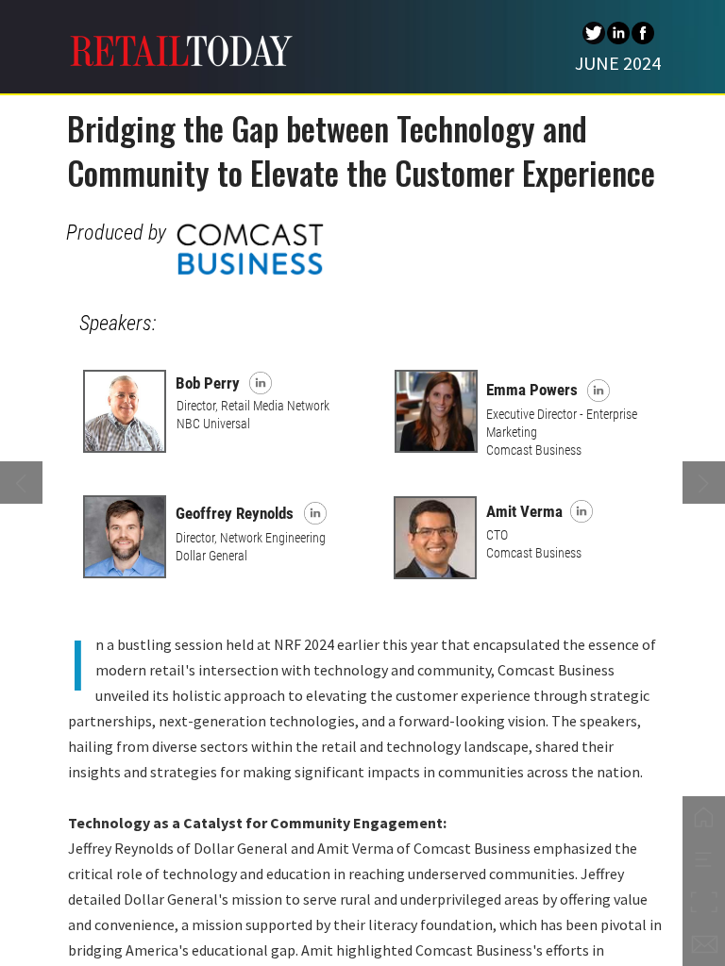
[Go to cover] (704, 817)
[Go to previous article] (21, 482)
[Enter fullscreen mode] (704, 902)
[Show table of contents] (704, 860)
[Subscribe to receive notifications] (704, 945)
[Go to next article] (704, 482)
